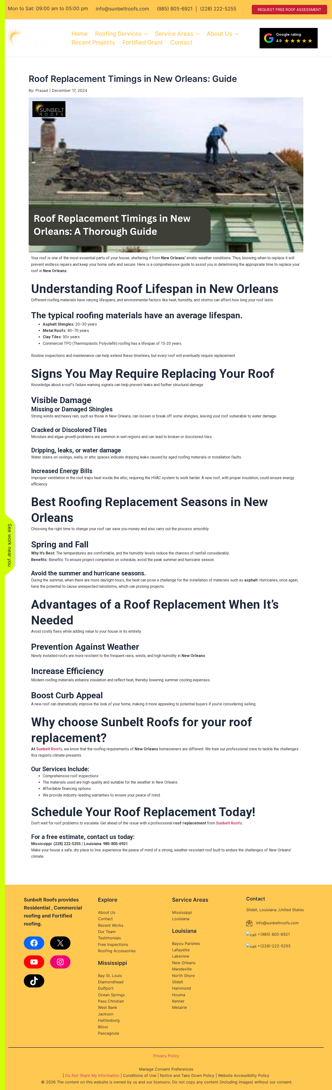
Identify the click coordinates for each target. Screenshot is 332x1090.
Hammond (181, 988)
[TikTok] (34, 980)
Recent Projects (93, 42)
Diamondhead (110, 981)
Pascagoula (108, 1033)
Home (79, 33)
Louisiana (180, 918)
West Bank (107, 1007)
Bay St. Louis (110, 975)
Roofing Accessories (117, 950)
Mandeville (182, 969)
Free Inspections (113, 944)
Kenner (178, 1001)
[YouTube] (34, 962)
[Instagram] (60, 962)
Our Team (107, 931)
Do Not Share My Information (92, 1075)
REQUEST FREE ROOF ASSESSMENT (289, 9)
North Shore (183, 975)
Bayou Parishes (186, 943)
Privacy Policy (166, 1055)
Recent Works (110, 925)
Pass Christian (111, 1001)
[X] (60, 943)
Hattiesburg (109, 1020)
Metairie (179, 1007)
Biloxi (103, 1026)
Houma (178, 994)
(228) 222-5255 (218, 9)
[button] (145, 33)
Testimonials (109, 937)
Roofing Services (118, 33)
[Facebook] (34, 943)
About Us (219, 33)
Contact (181, 42)
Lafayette (181, 949)
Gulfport (106, 988)
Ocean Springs (111, 994)
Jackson (105, 1014)
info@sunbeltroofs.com (122, 9)
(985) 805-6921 (174, 9)
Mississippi (182, 912)
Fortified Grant (142, 42)
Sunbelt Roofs (49, 749)
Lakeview (180, 956)
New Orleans (183, 962)
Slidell (177, 981)
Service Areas (174, 33)
